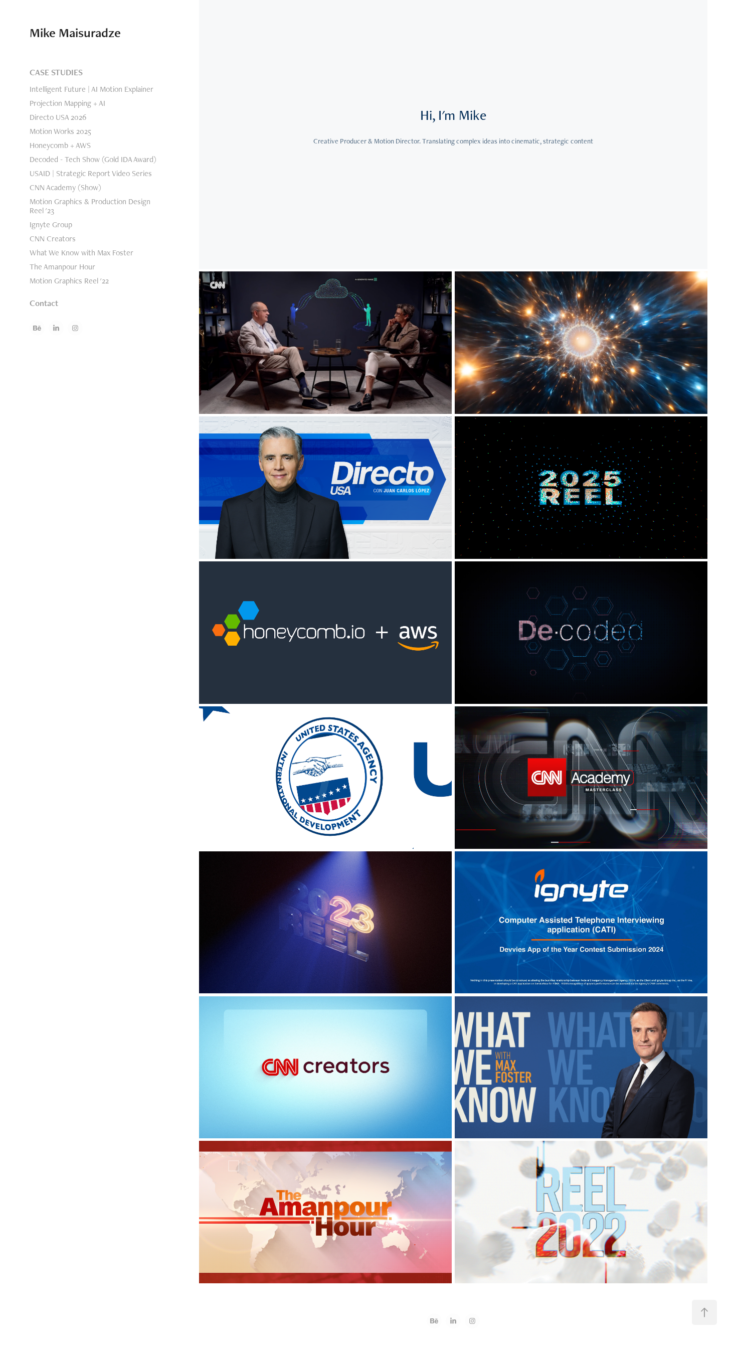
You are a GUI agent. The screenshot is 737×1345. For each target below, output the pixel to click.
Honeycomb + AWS (60, 145)
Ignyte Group (51, 224)
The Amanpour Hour (62, 266)
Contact (44, 303)
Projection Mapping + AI (67, 103)
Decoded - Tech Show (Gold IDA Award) (93, 159)
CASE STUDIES (56, 72)
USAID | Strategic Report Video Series (91, 173)
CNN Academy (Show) (65, 187)
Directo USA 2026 (58, 117)
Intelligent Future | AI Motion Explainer (91, 89)
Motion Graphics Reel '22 (69, 280)
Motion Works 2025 (60, 131)
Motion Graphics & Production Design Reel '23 (90, 206)
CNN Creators (53, 238)
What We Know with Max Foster (81, 252)
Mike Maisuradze (75, 32)
